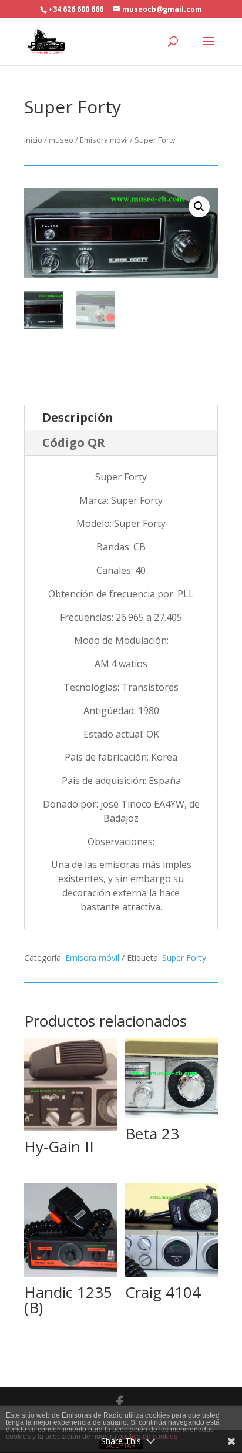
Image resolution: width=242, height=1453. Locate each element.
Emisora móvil (104, 139)
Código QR (73, 442)
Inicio (33, 139)
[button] (199, 206)
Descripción (77, 417)
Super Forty (184, 957)
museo (61, 139)
